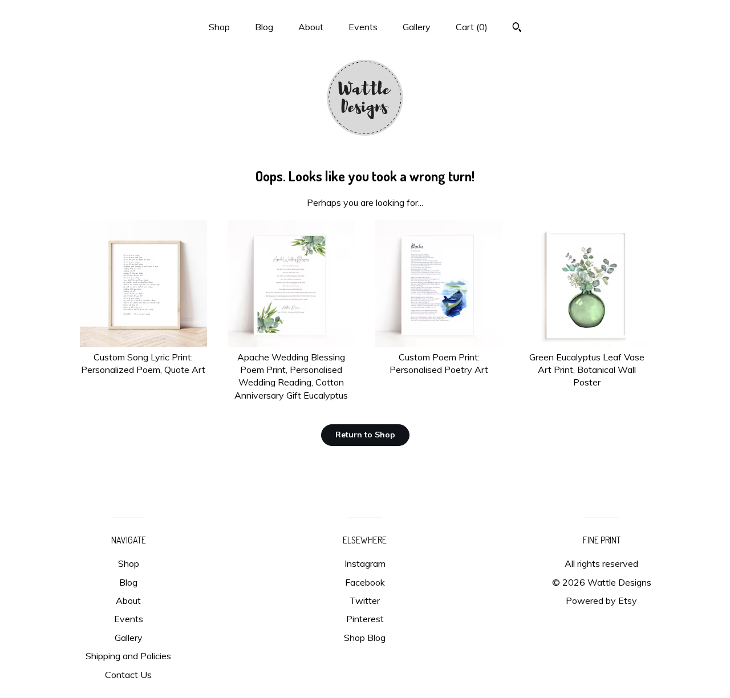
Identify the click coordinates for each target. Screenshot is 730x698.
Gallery (417, 27)
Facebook (365, 582)
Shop (219, 27)
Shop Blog (365, 637)
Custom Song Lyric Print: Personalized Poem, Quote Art (143, 363)
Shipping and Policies (128, 656)
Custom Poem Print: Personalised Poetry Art (439, 363)
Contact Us (128, 674)
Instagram (365, 563)
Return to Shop (365, 434)
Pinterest (365, 618)
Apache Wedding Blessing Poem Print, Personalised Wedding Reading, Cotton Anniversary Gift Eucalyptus (291, 376)
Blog (264, 27)
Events (363, 27)
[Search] (517, 28)
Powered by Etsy (601, 600)
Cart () (472, 27)
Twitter (365, 600)
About (310, 27)
